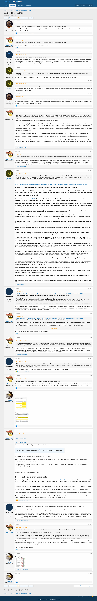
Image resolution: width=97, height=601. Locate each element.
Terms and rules (72, 597)
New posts (6, 7)
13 (18, 17)
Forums (12, 5)
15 (22, 17)
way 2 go (9, 400)
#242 (91, 37)
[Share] (89, 21)
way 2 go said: (19, 433)
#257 (91, 504)
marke (9, 76)
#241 (91, 21)
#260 (91, 573)
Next (31, 17)
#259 (91, 553)
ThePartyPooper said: (21, 113)
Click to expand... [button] (54, 304)
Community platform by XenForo (49, 599)
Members (28, 5)
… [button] (11, 17)
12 (15, 17)
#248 (91, 151)
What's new (20, 5)
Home (6, 5)
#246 (91, 93)
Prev (6, 17)
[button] (24, 5)
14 (20, 17)
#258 (91, 524)
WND (33, 199)
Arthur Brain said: (20, 54)
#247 (91, 110)
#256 (91, 430)
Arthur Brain (9, 45)
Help (86, 597)
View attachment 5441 (21, 438)
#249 (91, 170)
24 (27, 17)
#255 (91, 392)
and (22, 147)
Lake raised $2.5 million (60, 480)
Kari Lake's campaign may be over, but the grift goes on (31, 449)
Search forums (13, 7)
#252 (91, 337)
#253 (91, 358)
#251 (91, 313)
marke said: (18, 23)
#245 (91, 80)
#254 (91, 375)
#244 (91, 67)
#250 (91, 288)
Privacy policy (80, 597)
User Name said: (20, 70)
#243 (91, 51)
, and (25, 33)
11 (13, 17)
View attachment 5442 (21, 442)
